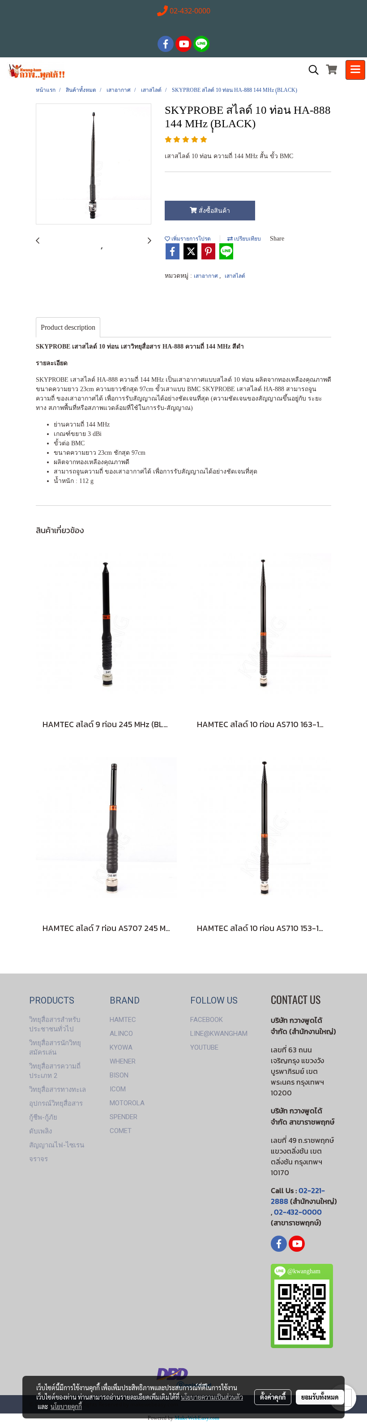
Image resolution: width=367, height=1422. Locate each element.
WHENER (123, 1061)
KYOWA (121, 1047)
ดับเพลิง (40, 1131)
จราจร (38, 1159)
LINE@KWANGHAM (219, 1034)
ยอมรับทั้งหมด (320, 1397)
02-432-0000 (298, 1212)
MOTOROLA (127, 1103)
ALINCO (121, 1034)
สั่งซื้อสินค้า (213, 210)
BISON (119, 1075)
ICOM (118, 1089)
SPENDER (123, 1117)
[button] (311, 70)
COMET (121, 1131)
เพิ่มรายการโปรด (190, 239)
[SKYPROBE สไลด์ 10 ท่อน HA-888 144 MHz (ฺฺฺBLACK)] (93, 164)
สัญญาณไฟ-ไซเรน (56, 1145)
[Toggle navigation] (355, 70)
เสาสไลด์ (235, 276)
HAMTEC (123, 1020)
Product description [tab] (68, 327)
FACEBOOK (206, 1020)
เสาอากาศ (206, 276)
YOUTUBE (204, 1047)
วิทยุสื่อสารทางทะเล (57, 1090)
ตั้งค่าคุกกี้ (273, 1397)
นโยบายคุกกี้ (66, 1406)
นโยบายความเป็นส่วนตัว (212, 1397)
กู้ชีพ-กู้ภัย (43, 1117)
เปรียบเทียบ (247, 239)
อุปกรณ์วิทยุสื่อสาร (56, 1103)
